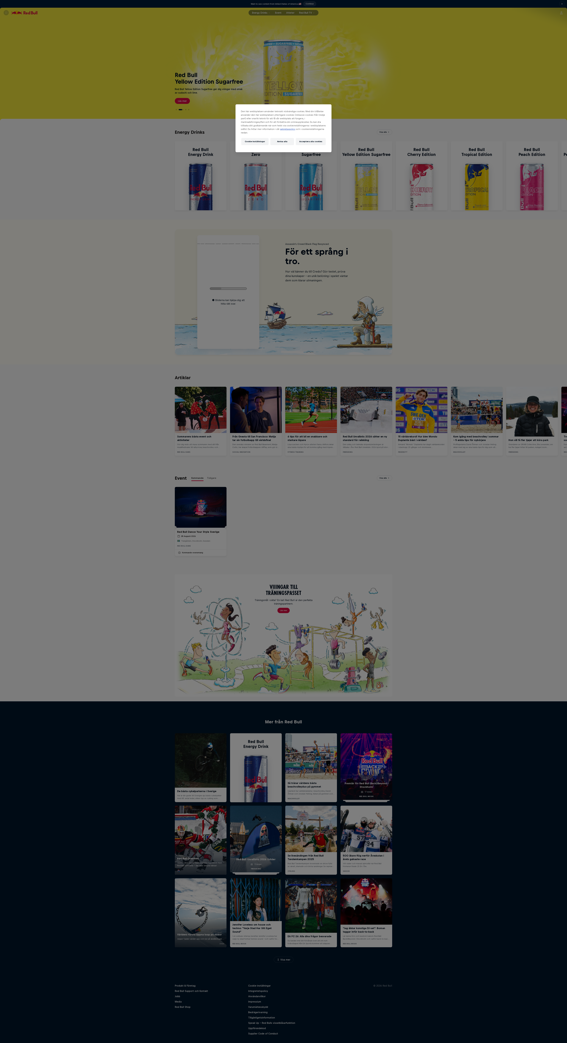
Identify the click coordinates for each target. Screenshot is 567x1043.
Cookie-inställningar (255, 141)
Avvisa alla (282, 141)
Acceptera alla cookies (310, 141)
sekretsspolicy (287, 129)
